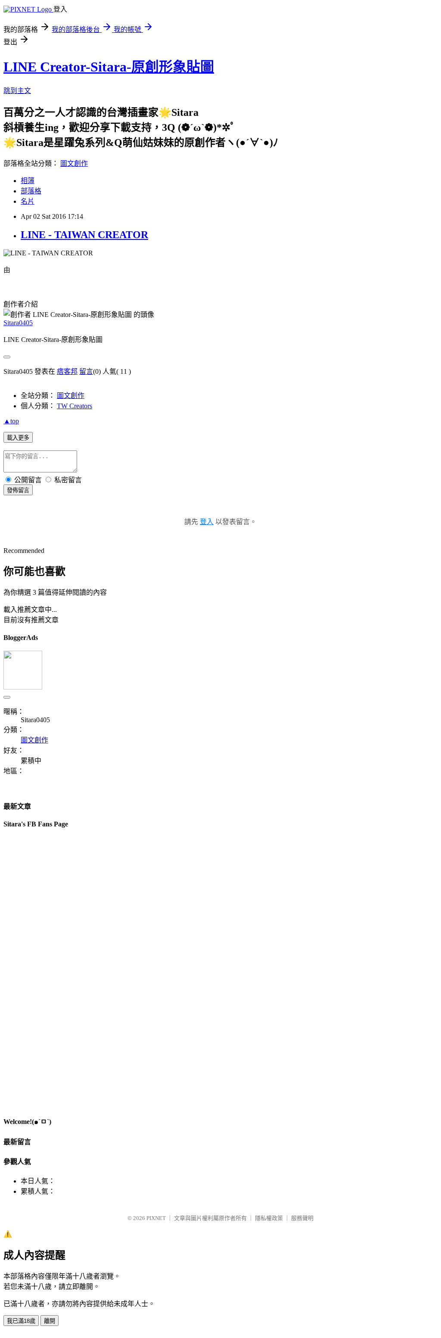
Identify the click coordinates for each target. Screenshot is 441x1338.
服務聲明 (302, 1218)
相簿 (27, 180)
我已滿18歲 (21, 1321)
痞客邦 (67, 371)
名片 (27, 201)
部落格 (31, 191)
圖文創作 (74, 163)
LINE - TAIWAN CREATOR (84, 234)
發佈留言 (18, 490)
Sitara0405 (18, 322)
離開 (49, 1321)
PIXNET (156, 1218)
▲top (11, 421)
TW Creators (74, 406)
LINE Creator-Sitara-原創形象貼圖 (108, 67)
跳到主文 (17, 90)
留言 (86, 371)
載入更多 (18, 438)
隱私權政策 (269, 1218)
